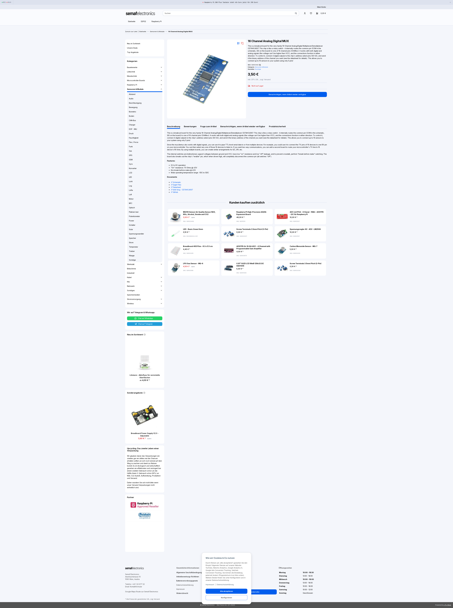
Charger (132, 125)
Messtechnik (132, 76)
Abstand (132, 94)
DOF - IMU (133, 129)
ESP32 (143, 21)
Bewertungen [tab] (190, 126)
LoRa (131, 190)
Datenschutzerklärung (225, 584)
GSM (131, 160)
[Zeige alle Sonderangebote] (144, 393)
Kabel (129, 277)
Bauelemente (132, 67)
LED (130, 177)
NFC (130, 203)
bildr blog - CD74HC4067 (183, 190)
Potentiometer (134, 216)
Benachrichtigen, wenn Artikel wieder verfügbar (287, 94)
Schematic (177, 182)
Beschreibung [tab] (173, 126)
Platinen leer (134, 212)
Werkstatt (130, 264)
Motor (131, 199)
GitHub (175, 192)
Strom (131, 242)
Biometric (132, 112)
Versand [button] (267, 79)
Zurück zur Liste (131, 31)
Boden (131, 116)
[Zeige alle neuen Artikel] (144, 334)
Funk (131, 147)
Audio (131, 99)
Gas (130, 151)
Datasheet (177, 187)
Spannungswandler (136, 234)
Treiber (132, 251)
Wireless (130, 304)
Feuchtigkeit (133, 138)
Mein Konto (321, 7)
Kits (128, 282)
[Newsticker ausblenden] (450, 2)
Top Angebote (132, 52)
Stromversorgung (134, 299)
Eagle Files (177, 185)
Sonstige (132, 260)
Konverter (133, 168)
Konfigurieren (226, 598)
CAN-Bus (132, 120)
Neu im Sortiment (133, 44)
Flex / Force (133, 142)
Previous (175, 242)
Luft (130, 195)
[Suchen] (296, 13)
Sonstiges (131, 290)
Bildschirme (131, 269)
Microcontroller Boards (136, 80)
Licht (130, 181)
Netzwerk (131, 286)
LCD (130, 173)
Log (130, 186)
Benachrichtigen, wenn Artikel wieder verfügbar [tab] (242, 126)
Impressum (210, 584)
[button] (305, 13)
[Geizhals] (145, 515)
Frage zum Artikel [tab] (208, 126)
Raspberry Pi (157, 21)
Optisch (132, 208)
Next (319, 242)
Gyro (131, 164)
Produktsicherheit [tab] (277, 126)
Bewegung (133, 107)
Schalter (132, 225)
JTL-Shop (447, 605)
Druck (131, 133)
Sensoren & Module (261, 67)
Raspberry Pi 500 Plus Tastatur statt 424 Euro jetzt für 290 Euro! (231, 2)
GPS (130, 155)
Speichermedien (133, 295)
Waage (131, 256)
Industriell (130, 273)
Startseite (131, 21)
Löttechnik (131, 72)
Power (131, 221)
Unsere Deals (132, 48)
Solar (131, 229)
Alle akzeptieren (226, 591)
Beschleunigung (135, 103)
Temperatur (133, 247)
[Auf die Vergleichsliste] (238, 43)
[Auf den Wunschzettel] (242, 43)
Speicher (132, 238)
